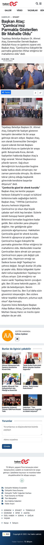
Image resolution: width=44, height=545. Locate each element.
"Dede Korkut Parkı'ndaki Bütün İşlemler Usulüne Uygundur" (32, 367)
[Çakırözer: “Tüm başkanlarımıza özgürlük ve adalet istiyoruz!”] (32, 400)
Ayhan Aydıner (21, 334)
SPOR (17, 513)
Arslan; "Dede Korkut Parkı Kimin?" (30, 387)
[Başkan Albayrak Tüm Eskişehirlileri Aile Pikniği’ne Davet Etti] (11, 379)
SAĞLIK (30, 516)
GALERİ (7, 10)
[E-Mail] (17, 339)
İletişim (15, 523)
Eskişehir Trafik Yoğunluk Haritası (18, 493)
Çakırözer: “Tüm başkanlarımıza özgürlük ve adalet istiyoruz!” (32, 409)
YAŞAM (7, 518)
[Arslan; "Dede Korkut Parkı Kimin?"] (32, 379)
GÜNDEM (7, 510)
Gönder (7, 446)
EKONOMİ (8, 513)
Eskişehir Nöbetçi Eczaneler (16, 488)
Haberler (6, 17)
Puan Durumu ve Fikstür (14, 496)
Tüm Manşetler (11, 498)
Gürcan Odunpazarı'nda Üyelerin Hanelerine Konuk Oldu (10, 367)
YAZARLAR (32, 10)
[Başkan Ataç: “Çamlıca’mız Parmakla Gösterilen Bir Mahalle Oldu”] (22, 76)
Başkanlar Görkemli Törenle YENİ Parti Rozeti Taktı (11, 409)
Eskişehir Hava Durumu (14, 490)
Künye (6, 523)
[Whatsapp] (22, 480)
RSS (7, 534)
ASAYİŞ (26, 513)
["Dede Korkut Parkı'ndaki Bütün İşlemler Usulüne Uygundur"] (32, 358)
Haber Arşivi (9, 504)
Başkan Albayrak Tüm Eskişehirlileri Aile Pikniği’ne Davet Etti (10, 388)
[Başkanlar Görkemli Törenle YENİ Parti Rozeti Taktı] (11, 400)
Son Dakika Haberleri (13, 501)
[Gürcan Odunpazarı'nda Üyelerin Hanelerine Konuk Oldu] (11, 358)
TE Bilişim (28, 542)
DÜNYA (21, 516)
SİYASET (16, 17)
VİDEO (19, 10)
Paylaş (7, 92)
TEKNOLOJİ (30, 510)
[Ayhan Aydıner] (7, 335)
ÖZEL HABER (9, 516)
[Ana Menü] (40, 3)
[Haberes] (10, 3)
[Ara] (37, 3)
